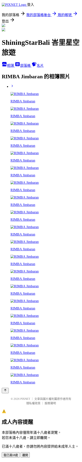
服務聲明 (50, 403)
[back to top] (5, 390)
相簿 (11, 65)
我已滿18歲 (10, 455)
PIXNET (25, 398)
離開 (25, 455)
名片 (40, 65)
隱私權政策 (33, 403)
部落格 (25, 65)
